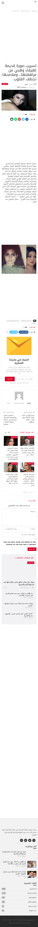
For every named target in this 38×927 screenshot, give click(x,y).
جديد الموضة (32, 910)
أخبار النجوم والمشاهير (26, 321)
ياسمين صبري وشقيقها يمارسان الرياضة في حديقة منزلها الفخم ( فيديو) (10, 420)
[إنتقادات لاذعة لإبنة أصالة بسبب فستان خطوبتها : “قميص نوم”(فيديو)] (32, 874)
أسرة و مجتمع (32, 906)
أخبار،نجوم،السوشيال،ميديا (13, 321)
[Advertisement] (19, 43)
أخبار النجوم (4, 84)
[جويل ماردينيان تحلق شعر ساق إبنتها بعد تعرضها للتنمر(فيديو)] (19, 570)
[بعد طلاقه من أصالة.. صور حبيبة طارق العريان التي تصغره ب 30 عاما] (32, 864)
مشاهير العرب (32, 897)
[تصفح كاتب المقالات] (19, 396)
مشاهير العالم (32, 902)
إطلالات (33, 323)
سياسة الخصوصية (7, 920)
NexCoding (26, 923)
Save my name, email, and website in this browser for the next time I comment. (20, 543)
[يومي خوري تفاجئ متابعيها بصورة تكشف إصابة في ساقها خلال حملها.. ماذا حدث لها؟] (11, 467)
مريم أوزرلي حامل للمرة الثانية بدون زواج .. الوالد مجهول (28, 418)
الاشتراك (9, 379)
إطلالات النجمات (31, 893)
